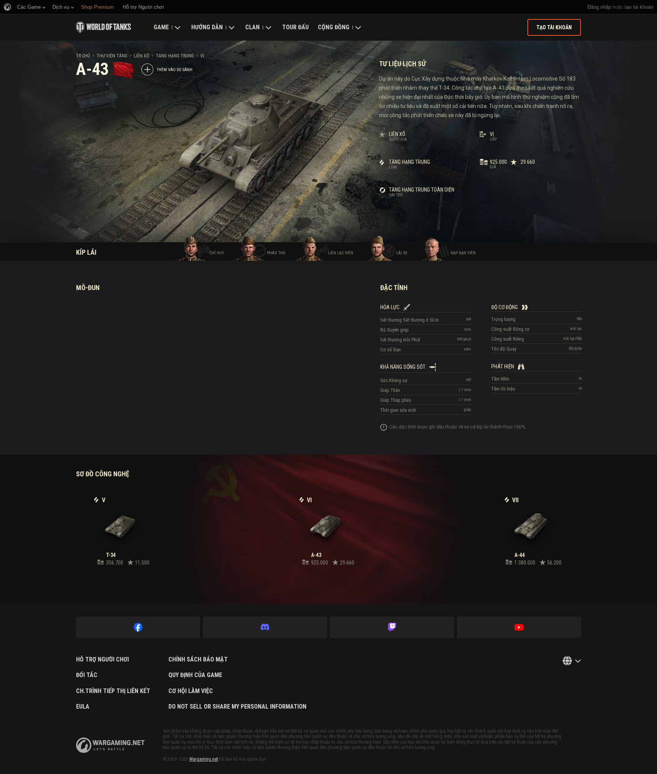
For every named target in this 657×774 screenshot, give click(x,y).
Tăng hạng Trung (175, 56)
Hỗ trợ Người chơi (102, 659)
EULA (82, 706)
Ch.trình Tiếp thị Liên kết (113, 691)
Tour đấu (295, 27)
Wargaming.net (203, 759)
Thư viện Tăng (112, 56)
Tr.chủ (83, 56)
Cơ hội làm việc (190, 691)
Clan (252, 27)
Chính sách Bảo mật (198, 659)
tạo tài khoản (639, 7)
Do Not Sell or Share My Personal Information (237, 706)
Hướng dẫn (207, 27)
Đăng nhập (599, 7)
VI (202, 56)
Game (161, 27)
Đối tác (86, 675)
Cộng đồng (333, 27)
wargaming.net (110, 745)
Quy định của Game (195, 675)
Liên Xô (141, 56)
